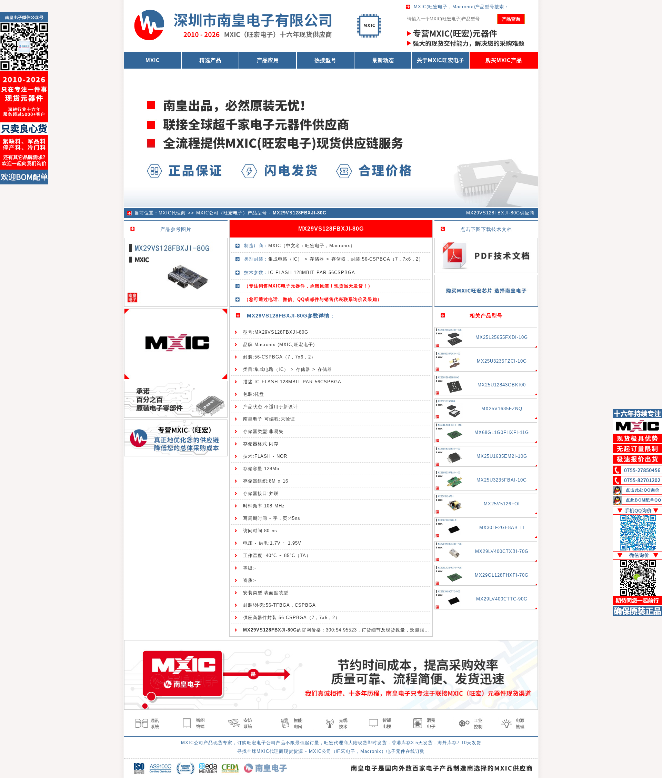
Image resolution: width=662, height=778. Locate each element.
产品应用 (268, 60)
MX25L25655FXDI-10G (501, 337)
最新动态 (383, 60)
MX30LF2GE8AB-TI (501, 527)
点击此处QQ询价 (643, 490)
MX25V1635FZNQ (501, 408)
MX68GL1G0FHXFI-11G (501, 432)
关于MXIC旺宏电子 (440, 60)
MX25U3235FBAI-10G (502, 480)
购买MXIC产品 (503, 60)
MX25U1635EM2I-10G (502, 456)
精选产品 (210, 60)
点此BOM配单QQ (643, 500)
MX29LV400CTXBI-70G (502, 551)
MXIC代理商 (172, 212)
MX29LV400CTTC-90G (502, 599)
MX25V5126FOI (502, 503)
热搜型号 (325, 60)
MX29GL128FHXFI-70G (502, 575)
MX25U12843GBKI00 (502, 384)
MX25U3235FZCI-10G (502, 361)
